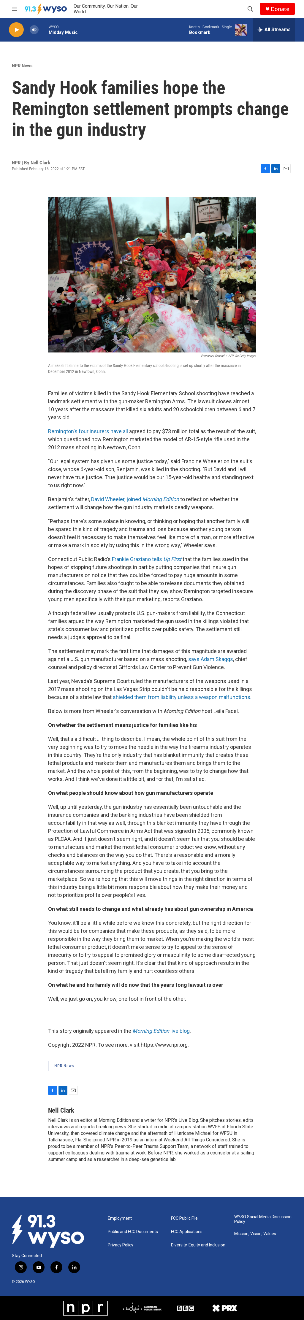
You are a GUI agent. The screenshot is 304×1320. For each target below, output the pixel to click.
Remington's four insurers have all (88, 431)
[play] (16, 29)
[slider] (44, 29)
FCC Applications (186, 1232)
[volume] (34, 29)
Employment (120, 1218)
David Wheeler (107, 499)
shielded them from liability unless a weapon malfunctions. (182, 697)
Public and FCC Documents (133, 1232)
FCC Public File (184, 1218)
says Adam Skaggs (210, 659)
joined (133, 499)
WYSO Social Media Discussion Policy (263, 1219)
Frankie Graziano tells (137, 559)
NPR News (22, 66)
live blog (161, 1031)
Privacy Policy (120, 1245)
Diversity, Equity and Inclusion (198, 1245)
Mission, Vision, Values (255, 1234)
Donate (280, 9)
